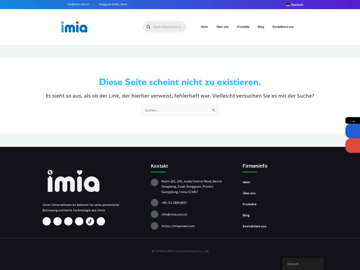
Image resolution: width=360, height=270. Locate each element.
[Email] (352, 145)
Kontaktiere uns (283, 26)
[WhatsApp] (352, 131)
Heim (204, 26)
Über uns (222, 26)
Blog (261, 26)
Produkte (243, 26)
